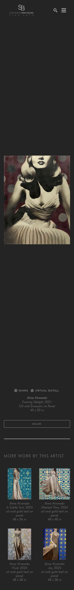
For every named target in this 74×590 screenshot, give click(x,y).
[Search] (55, 10)
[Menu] (63, 10)
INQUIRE (37, 424)
